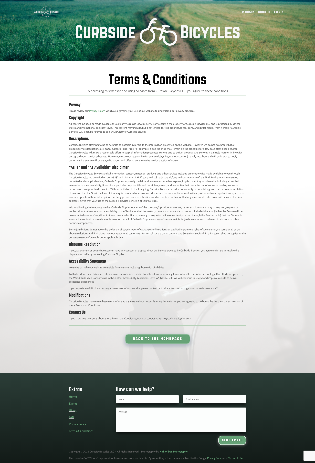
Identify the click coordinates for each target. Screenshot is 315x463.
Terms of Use (235, 458)
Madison (248, 12)
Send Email (232, 440)
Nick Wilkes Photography (174, 451)
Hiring (72, 410)
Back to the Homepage (157, 339)
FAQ (71, 417)
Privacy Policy (97, 110)
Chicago (264, 12)
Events (279, 12)
